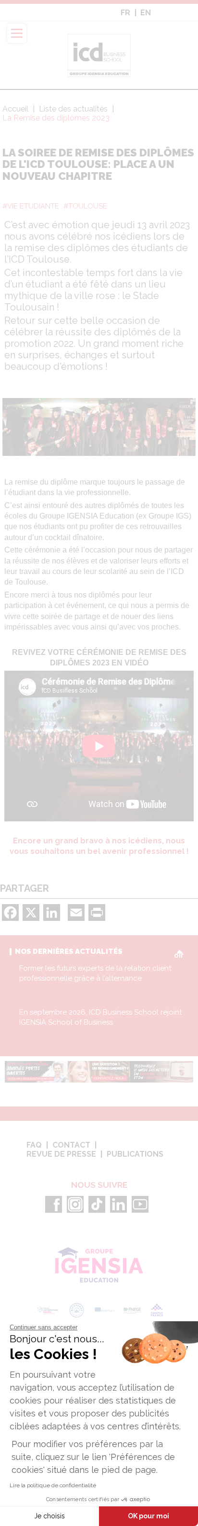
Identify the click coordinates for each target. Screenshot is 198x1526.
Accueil (15, 108)
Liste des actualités (74, 108)
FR (125, 13)
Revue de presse (61, 1154)
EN (145, 13)
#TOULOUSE (85, 206)
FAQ (34, 1145)
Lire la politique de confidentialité (53, 1485)
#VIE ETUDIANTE (30, 206)
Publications (135, 1154)
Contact (71, 1145)
